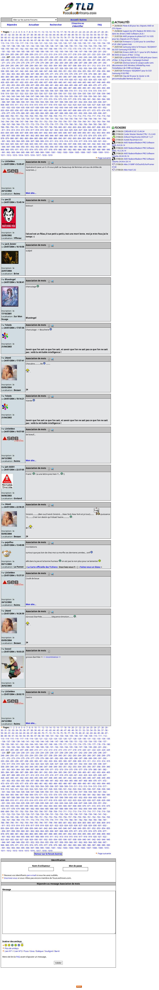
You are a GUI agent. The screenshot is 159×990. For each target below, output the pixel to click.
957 (56, 146)
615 (36, 104)
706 (41, 115)
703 (26, 115)
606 (99, 101)
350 (60, 71)
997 (32, 152)
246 (99, 57)
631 (3, 107)
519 (7, 93)
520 (12, 93)
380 (95, 73)
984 (79, 149)
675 (108, 110)
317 (8, 68)
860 (22, 135)
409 (18, 79)
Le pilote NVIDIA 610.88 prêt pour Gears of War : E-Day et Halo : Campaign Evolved (134, 58)
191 (51, 51)
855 (108, 132)
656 (16, 110)
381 (99, 73)
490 (84, 87)
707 (45, 115)
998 (37, 152)
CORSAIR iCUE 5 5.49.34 (134, 131)
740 (95, 118)
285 (71, 62)
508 (61, 90)
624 (79, 104)
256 (41, 59)
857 (8, 135)
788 (2, 127)
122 (45, 43)
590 (22, 101)
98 (39, 40)
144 (42, 45)
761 (89, 121)
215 (60, 54)
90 (9, 40)
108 (85, 40)
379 (90, 73)
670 (84, 110)
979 (55, 149)
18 (65, 31)
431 (16, 82)
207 (21, 54)
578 (74, 99)
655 (12, 110)
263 (74, 59)
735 (71, 118)
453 (13, 85)
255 (36, 59)
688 (61, 113)
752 (45, 121)
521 (16, 93)
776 (51, 124)
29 (106, 31)
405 (108, 76)
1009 (100, 152)
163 (26, 48)
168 (50, 48)
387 (21, 76)
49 (73, 34)
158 (2, 48)
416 (51, 79)
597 (56, 101)
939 (79, 143)
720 (108, 115)
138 (13, 45)
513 (85, 90)
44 (54, 34)
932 (45, 143)
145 (46, 45)
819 (42, 129)
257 (45, 59)
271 (3, 62)
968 (2, 149)
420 (71, 79)
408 (13, 79)
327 (56, 68)
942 (93, 143)
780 (71, 124)
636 (27, 107)
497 (8, 90)
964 (90, 146)
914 (66, 141)
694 (90, 113)
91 (13, 40)
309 (79, 65)
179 (103, 48)
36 (24, 34)
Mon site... (31, 193)
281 (51, 62)
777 (56, 124)
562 (104, 96)
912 (56, 141)
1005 (77, 152)
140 (22, 45)
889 (55, 138)
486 (65, 87)
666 (65, 110)
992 (8, 152)
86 (102, 37)
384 (7, 76)
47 (65, 34)
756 (65, 121)
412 (32, 79)
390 (36, 76)
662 (45, 110)
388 (26, 76)
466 (75, 85)
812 (8, 129)
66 (28, 37)
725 (22, 118)
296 (16, 65)
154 (90, 45)
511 (75, 90)
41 (43, 34)
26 (95, 31)
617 (45, 104)
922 (104, 141)
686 (51, 113)
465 (71, 85)
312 (93, 65)
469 (90, 85)
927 (21, 143)
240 (71, 57)
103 (61, 40)
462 (56, 85)
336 (99, 68)
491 (89, 87)
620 (60, 104)
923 (2, 143)
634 (18, 107)
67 (32, 37)
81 (84, 37)
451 (3, 85)
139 (18, 45)
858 (13, 135)
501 (27, 90)
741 (99, 118)
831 (99, 129)
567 (21, 99)
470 (95, 85)
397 (69, 76)
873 (85, 135)
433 (26, 82)
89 (6, 40)
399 (79, 76)
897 (93, 138)
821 (51, 129)
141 (27, 45)
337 (104, 68)
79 (76, 37)
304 (55, 65)
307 (69, 65)
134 (103, 43)
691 (75, 113)
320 (22, 68)
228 (13, 57)
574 (55, 99)
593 (37, 101)
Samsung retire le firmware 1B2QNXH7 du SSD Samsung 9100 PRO (134, 48)
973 (26, 149)
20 (73, 31)
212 (45, 54)
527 (45, 93)
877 (104, 135)
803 (74, 127)
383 (2, 76)
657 (21, 110)
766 (3, 124)
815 (22, 129)
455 (22, 85)
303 (50, 65)
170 (60, 48)
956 (51, 146)
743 (2, 121)
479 (31, 87)
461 (51, 85)
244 (90, 57)
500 (22, 90)
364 (18, 73)
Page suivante (104, 157)
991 (3, 152)
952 (32, 146)
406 (3, 79)
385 (12, 76)
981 (65, 149)
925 (12, 143)
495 (108, 87)
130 (84, 43)
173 (74, 48)
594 (42, 101)
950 (22, 146)
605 (95, 101)
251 (16, 59)
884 (31, 138)
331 (75, 68)
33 (13, 34)
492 (93, 87)
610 (12, 104)
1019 (50, 155)
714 (79, 115)
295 (12, 65)
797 (45, 127)
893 (74, 138)
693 (85, 113)
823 (61, 129)
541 (3, 96)
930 (36, 143)
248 (2, 59)
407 (8, 79)
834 (7, 132)
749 (31, 121)
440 (60, 82)
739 (90, 118)
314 (103, 65)
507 (56, 90)
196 (75, 51)
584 (103, 99)
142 (32, 45)
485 (60, 87)
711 (65, 115)
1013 (15, 155)
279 (42, 62)
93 (20, 40)
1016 (32, 155)
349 (55, 71)
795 (36, 127)
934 (55, 143)
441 (65, 82)
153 (85, 45)
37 (28, 34)
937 (69, 143)
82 (87, 37)
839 (31, 132)
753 (50, 121)
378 (85, 73)
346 (41, 71)
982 (69, 149)
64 (20, 37)
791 (16, 127)
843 (50, 132)
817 (32, 129)
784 (90, 124)
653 (2, 110)
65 (24, 37)
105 (71, 40)
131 (89, 43)
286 (75, 62)
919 (90, 141)
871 (75, 135)
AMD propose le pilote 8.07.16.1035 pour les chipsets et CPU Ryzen (133, 37)
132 (93, 43)
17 (61, 31)
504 (42, 90)
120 (36, 43)
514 (90, 90)
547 (32, 96)
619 (55, 104)
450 (108, 82)
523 (26, 93)
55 (95, 34)
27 (99, 31)
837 (21, 132)
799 (55, 127)
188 (37, 51)
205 (12, 54)
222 (93, 54)
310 (84, 65)
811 (3, 129)
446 (89, 82)
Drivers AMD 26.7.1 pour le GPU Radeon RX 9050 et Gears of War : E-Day (134, 53)
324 (42, 68)
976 (41, 149)
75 (61, 37)
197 (80, 51)
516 (99, 90)
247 (104, 57)
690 (71, 113)
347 (45, 71)
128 (74, 43)
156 (99, 45)
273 (13, 62)
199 (90, 51)
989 (103, 149)
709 (55, 115)
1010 (106, 152)
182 (8, 51)
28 (102, 31)
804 (79, 127)
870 (71, 135)
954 (42, 146)
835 (12, 132)
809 (103, 127)
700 (12, 115)
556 (75, 96)
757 (69, 121)
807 (93, 127)
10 (35, 31)
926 (16, 143)
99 (43, 40)
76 (65, 37)
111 (100, 40)
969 (7, 149)
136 (3, 45)
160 (12, 48)
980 (60, 149)
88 (2, 40)
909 (42, 141)
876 (99, 135)
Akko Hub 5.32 (130, 169)
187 (32, 51)
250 (12, 59)
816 (27, 129)
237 (56, 57)
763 (98, 121)
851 (89, 132)
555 (71, 96)
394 (55, 76)
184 (18, 51)
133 (98, 43)
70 (43, 37)
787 (104, 124)
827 (80, 129)
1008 (94, 152)
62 (13, 37)
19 (69, 31)
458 (37, 85)
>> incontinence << (52, 657)
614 (31, 104)
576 (65, 99)
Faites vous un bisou (90, 567)
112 (105, 40)
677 (8, 113)
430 (12, 82)
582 (93, 99)
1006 (83, 152)
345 (36, 71)
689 (66, 113)
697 (104, 113)
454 (18, 85)
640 (46, 107)
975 (36, 149)
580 (84, 99)
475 (12, 87)
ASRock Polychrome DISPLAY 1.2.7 (138, 137)
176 (89, 48)
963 (85, 146)
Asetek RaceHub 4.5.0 (133, 139)
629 (103, 104)
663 (50, 110)
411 (27, 79)
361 (3, 73)
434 (31, 82)
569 (31, 99)
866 (51, 135)
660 (36, 110)
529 (55, 93)
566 (16, 99)
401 (89, 76)
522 (21, 93)
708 (50, 115)
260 (60, 59)
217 (69, 54)
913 (61, 141)
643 (61, 107)
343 (26, 71)
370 (46, 73)
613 (26, 104)
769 (18, 124)
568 (26, 99)
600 (71, 101)
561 (99, 96)
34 (17, 34)
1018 (44, 155)
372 (56, 73)
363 (13, 73)
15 (54, 31)
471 (99, 85)
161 (16, 48)
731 (51, 118)
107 (80, 40)
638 (37, 107)
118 (26, 43)
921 (99, 141)
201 (99, 51)
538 (98, 93)
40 (39, 34)
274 (18, 62)
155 (95, 45)
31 (6, 34)
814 (18, 129)
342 (21, 71)
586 (3, 101)
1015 (26, 155)
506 (51, 90)
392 (45, 76)
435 (36, 82)
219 (79, 54)
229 (18, 57)
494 (103, 87)
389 (31, 76)
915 (71, 141)
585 (108, 99)
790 (12, 127)
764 (103, 121)
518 (2, 93)
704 (31, 115)
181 (3, 51)
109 (90, 40)
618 (50, 104)
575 (60, 99)
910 (46, 141)
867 (56, 135)
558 (85, 96)
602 (80, 101)
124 (55, 43)
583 (98, 99)
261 (65, 59)
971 (16, 149)
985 (84, 149)
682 (32, 113)
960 (71, 146)
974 (31, 149)
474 (7, 87)
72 (50, 37)
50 (76, 34)
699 (7, 115)
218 (74, 54)
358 (98, 71)
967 (104, 146)
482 (45, 87)
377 (80, 73)
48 (69, 34)
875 (95, 135)
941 (89, 143)
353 (74, 71)
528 (50, 93)
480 (36, 87)
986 (89, 149)
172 (69, 48)
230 (22, 57)
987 (93, 149)
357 (93, 71)
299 (31, 65)
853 (98, 132)
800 (60, 127)
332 (80, 68)
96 (32, 40)
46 (61, 34)
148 (61, 45)
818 (37, 129)
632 (8, 107)
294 (7, 65)
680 (22, 113)
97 (35, 40)
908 (37, 141)
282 (56, 62)
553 (61, 96)
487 (69, 87)
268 (98, 59)
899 (103, 138)
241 (75, 57)
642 (56, 107)
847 (69, 132)
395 (60, 76)
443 (74, 82)
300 (36, 65)
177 (93, 48)
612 (21, 104)
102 (56, 40)
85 (99, 37)
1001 (53, 152)
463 (61, 85)
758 (74, 121)
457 (32, 85)
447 (93, 82)
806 (89, 127)
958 (61, 146)
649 (90, 107)
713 (74, 115)
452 (8, 85)
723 (13, 118)
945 (108, 143)
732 (56, 118)
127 (69, 43)
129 (79, 43)
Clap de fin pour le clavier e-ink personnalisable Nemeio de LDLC (130, 77)
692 (80, 113)
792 (21, 127)
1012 (9, 155)
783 (85, 124)
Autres (83, 19)
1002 (59, 152)
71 (46, 37)
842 (45, 132)
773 (37, 124)
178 (98, 48)
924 (7, 143)
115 (12, 43)
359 (103, 71)
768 (13, 124)
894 (79, 138)
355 (84, 71)
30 (2, 34)
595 (46, 101)
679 (18, 113)
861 (27, 135)
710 (60, 115)
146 (51, 45)
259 (55, 59)
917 (80, 141)
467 (80, 85)
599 (66, 101)
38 (32, 34)
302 (45, 65)
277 (32, 62)
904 (18, 141)
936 (65, 143)
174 (79, 48)
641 (51, 107)
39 (35, 34)
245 (95, 57)
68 (35, 37)
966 (99, 146)
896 (89, 138)
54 (91, 34)
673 (98, 110)
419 (66, 79)
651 (99, 107)
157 (104, 45)
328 (61, 68)
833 (2, 132)
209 (31, 54)
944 (103, 143)
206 (16, 54)
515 (95, 90)
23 (84, 31)
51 (80, 34)
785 (95, 124)
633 (13, 107)
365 (22, 73)
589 (18, 101)
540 (108, 93)
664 (55, 110)
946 (3, 146)
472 (104, 85)
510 (71, 90)
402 (93, 76)
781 (75, 124)
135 (108, 43)
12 (43, 31)
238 (61, 57)
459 (42, 85)
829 (90, 129)
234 (42, 57)
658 (26, 110)
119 (31, 43)
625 (84, 104)
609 (7, 104)
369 (42, 73)
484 (55, 87)
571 (41, 99)
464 (66, 85)
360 (108, 71)
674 (103, 110)
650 (95, 107)
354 (79, 71)
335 (95, 68)
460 (46, 85)
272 (8, 62)
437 (45, 82)
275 (22, 62)
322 (32, 68)
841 (41, 132)
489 (79, 87)
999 (42, 152)
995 (22, 152)
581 (89, 99)
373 (61, 73)
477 (21, 87)
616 (41, 104)
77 (69, 37)
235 (46, 57)
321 (27, 68)
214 (55, 54)
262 (69, 59)
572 (45, 99)
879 (7, 138)
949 (18, 146)
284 (66, 62)
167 (45, 48)
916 (75, 141)
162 (21, 48)
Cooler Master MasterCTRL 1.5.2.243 (139, 134)
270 (108, 59)
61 (9, 37)
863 (37, 135)
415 (46, 79)
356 (89, 71)
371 (51, 73)
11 (39, 31)
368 (37, 73)
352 (69, 71)
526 (41, 93)
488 (74, 87)
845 (60, 132)
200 (95, 51)
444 (79, 82)
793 (26, 127)
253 (26, 59)
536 (89, 93)
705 (36, 115)
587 (8, 101)
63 (17, 37)
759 (79, 121)
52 (84, 34)
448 (98, 82)
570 (36, 99)
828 (85, 129)
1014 (20, 155)
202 (104, 51)
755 (60, 121)
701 (16, 115)
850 (84, 132)
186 (27, 51)
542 (8, 96)
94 (24, 40)
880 (12, 138)
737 (80, 118)
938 (74, 143)
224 (103, 54)
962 (80, 146)
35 (20, 34)
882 (21, 138)
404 (103, 76)
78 (73, 37)
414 (42, 79)
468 (85, 85)
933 (50, 143)
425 (95, 79)
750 (36, 121)
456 (27, 85)
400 (84, 76)
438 (50, 82)
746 (16, 121)
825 (71, 129)
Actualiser (34, 24)
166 (41, 48)
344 (31, 71)
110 (95, 40)
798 (50, 127)
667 (69, 110)
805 (84, 127)
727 (32, 118)
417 (56, 79)
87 (106, 37)
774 (42, 124)
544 (18, 96)
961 (75, 146)
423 (85, 79)
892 (69, 138)
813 (13, 129)
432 (21, 82)
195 (71, 51)
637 (32, 107)
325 (46, 68)
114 (7, 43)
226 (3, 57)
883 (26, 138)
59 (2, 37)
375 (71, 73)
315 (108, 65)
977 (45, 149)
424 (90, 79)
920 (95, 141)
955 (46, 146)
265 (84, 59)
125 (60, 43)
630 (108, 104)
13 (46, 31)
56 (99, 34)
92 (17, 40)
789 (7, 127)
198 (85, 51)
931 (41, 143)
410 (22, 79)
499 (18, 90)
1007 (88, 152)
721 (3, 118)
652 (104, 107)
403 (98, 76)
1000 (47, 152)
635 (22, 107)
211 (41, 54)
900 (108, 138)
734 (66, 118)
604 (90, 101)
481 (41, 87)
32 (9, 34)
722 (8, 118)
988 (98, 149)
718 (98, 115)
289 (90, 62)
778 (61, 124)
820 (46, 129)
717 (93, 115)
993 (13, 152)
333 (85, 68)
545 (22, 96)
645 (71, 107)
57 (102, 34)
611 (16, 104)
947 (8, 146)
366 (27, 73)
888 (50, 138)
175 (84, 48)
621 (65, 104)
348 (50, 71)
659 (31, 110)
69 (39, 37)
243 (85, 57)
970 (12, 149)
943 (98, 143)
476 (16, 87)
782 (80, 124)
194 (66, 51)
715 (84, 115)
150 (71, 45)
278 (37, 62)
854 (103, 132)
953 (37, 146)
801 (65, 127)
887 (45, 138)
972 (21, 149)
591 (27, 101)
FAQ (100, 24)
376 (75, 73)
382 (104, 73)
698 (2, 115)
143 (37, 45)
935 (60, 143)
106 (76, 40)
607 (104, 101)
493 (98, 87)
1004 (71, 152)
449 (103, 82)
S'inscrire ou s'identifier (78, 25)
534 (79, 93)
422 (80, 79)
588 (13, 101)
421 (75, 79)
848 (74, 132)
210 (36, 54)
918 (85, 141)
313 (98, 65)
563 (2, 99)
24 (87, 31)
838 (26, 132)
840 (36, 132)
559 (90, 96)
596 (51, 101)
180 (108, 48)
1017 (38, 155)
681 (27, 113)
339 (7, 71)
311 (89, 65)
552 (56, 96)
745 (12, 121)
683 (37, 113)
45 (58, 34)
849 (79, 132)
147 (56, 45)
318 (13, 68)
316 (3, 68)
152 (80, 45)
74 (58, 37)
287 (80, 62)
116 (16, 43)
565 (12, 99)
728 (37, 118)
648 (85, 107)
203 (2, 54)
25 (91, 31)
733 (61, 118)
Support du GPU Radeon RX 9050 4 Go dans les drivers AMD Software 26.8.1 (133, 32)
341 (16, 71)
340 (12, 71)
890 (60, 138)
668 (74, 110)
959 (66, 146)
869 (66, 135)
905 (22, 141)
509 (66, 90)
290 (95, 62)
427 (104, 79)
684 (42, 113)
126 (65, 43)
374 (66, 73)
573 (50, 99)
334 (90, 68)
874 (90, 135)
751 (41, 121)
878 (2, 138)
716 (89, 115)
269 (103, 59)
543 (13, 96)
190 (46, 51)
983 (74, 149)
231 (27, 57)
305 (60, 65)
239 (66, 57)
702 (21, 115)
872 (80, 135)
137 (8, 45)
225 (108, 54)
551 (51, 96)
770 (22, 124)
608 (2, 104)
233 (37, 57)
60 (6, 37)
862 (32, 135)
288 (85, 62)
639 (42, 107)
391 (41, 76)
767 (8, 124)
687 (56, 113)
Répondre (12, 24)
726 (27, 118)
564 (7, 99)
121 (41, 43)
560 (95, 96)
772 (32, 124)
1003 (65, 152)
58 (106, 34)
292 (104, 62)
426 (99, 79)
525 (36, 93)
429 (7, 82)
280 (46, 62)
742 (104, 118)
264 (79, 59)
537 (93, 93)
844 (55, 132)
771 (27, 124)
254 (31, 59)
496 (3, 90)
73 (54, 37)
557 (80, 96)
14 (50, 31)
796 (41, 127)
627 (93, 104)
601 (75, 101)
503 (37, 90)
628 (98, 104)
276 (27, 62)
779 (66, 124)
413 (37, 79)
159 (7, 48)
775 (46, 124)
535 (84, 93)
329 (66, 68)
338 (2, 71)
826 (75, 129)
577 (69, 99)
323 (37, 68)
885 (36, 138)
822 (56, 129)
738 (85, 118)
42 (46, 34)
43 (50, 34)
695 (95, 113)
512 (80, 90)
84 (95, 37)
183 (13, 51)
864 (42, 135)
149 (66, 45)
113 (2, 43)
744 (7, 121)
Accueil (74, 19)
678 (13, 113)
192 (56, 51)
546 (27, 96)
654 (7, 110)
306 (65, 65)
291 (99, 62)
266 (89, 59)
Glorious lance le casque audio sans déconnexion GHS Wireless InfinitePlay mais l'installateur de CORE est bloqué (133, 65)
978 (50, 149)
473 (2, 87)
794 (31, 127)
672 (93, 110)
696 (99, 113)
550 (46, 96)
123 (50, 43)
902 (8, 141)
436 (41, 82)
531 (65, 93)
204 (7, 54)
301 (41, 65)
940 (84, 143)
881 (16, 138)
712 (69, 115)
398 (74, 76)
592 (32, 101)
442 (69, 82)
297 (21, 65)
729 (42, 118)
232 (32, 57)
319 (18, 68)
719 (103, 115)
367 (32, 73)
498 (13, 90)
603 (85, 101)
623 (74, 104)
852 (93, 132)
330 (71, 68)
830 (95, 129)
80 (80, 37)
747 (21, 121)
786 (99, 124)
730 (46, 118)
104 (66, 40)
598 (61, 101)
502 (32, 90)
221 (89, 54)
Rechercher (56, 24)
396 (65, 76)
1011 (3, 155)
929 (31, 143)
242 (80, 57)
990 (108, 149)
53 (87, 34)
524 (31, 93)
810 (108, 127)
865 (46, 135)
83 (91, 37)
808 (98, 127)
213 (50, 54)
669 (79, 110)
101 (52, 40)
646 (75, 107)
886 (41, 138)
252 (21, 59)
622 (69, 104)
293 (2, 65)
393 (50, 76)
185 (22, 51)
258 (50, 59)
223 (98, 54)
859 (18, 135)
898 (98, 138)
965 (95, 146)
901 (3, 141)
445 (84, 82)
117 (21, 43)
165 (36, 48)
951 (27, 146)
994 (18, 152)
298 (26, 65)
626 (89, 104)
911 (51, 141)
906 (27, 141)
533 (74, 93)
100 (47, 40)
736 (75, 118)
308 (74, 65)
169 (55, 48)
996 (27, 152)
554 (66, 96)
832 (104, 129)
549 (42, 96)
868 (61, 135)
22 (80, 31)
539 (103, 93)
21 (76, 31)
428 (2, 82)
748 (26, 121)
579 (79, 99)
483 (50, 87)
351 (65, 71)
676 (3, 113)
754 (55, 121)
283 (61, 62)
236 (51, 57)
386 (16, 76)
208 (26, 54)
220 (84, 54)
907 (32, 141)
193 (61, 51)
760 (84, 121)
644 (66, 107)
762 (93, 121)
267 (93, 59)
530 (60, 93)
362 (8, 73)
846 (65, 132)
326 (51, 68)
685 (46, 113)
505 (46, 90)
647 (80, 107)
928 (26, 143)
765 (108, 121)
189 (42, 51)
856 (3, 135)
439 (55, 82)
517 (104, 90)
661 (41, 110)
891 (65, 138)
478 (26, 87)
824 (66, 129)
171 (65, 48)
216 (65, 54)
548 (37, 96)
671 (89, 110)
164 (31, 48)
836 (16, 132)
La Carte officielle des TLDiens (42, 567)
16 (58, 31)
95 (28, 40)
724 (18, 118)
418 (61, 79)
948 (13, 146)
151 (75, 45)
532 (69, 93)
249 (7, 59)
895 (84, 138)
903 (13, 141)
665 (60, 110)
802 (69, 127)
